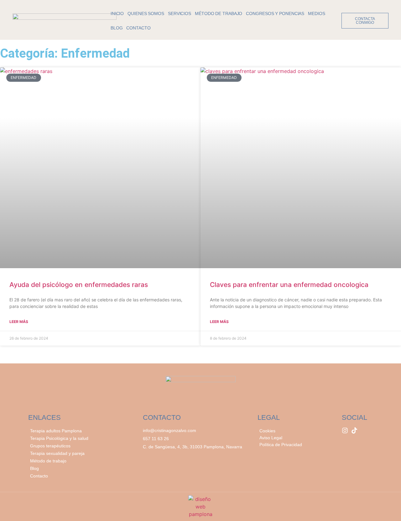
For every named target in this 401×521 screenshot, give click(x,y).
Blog (117, 27)
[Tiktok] (354, 430)
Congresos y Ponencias (275, 13)
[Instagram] (345, 430)
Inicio (117, 13)
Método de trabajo (218, 13)
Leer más (18, 321)
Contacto (138, 27)
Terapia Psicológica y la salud (59, 438)
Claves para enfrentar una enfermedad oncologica (289, 285)
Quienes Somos (146, 13)
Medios (316, 13)
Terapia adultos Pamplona (56, 430)
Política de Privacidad (280, 444)
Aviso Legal (270, 437)
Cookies (267, 430)
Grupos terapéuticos (50, 445)
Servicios (179, 13)
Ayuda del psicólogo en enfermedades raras (78, 285)
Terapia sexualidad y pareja (57, 453)
